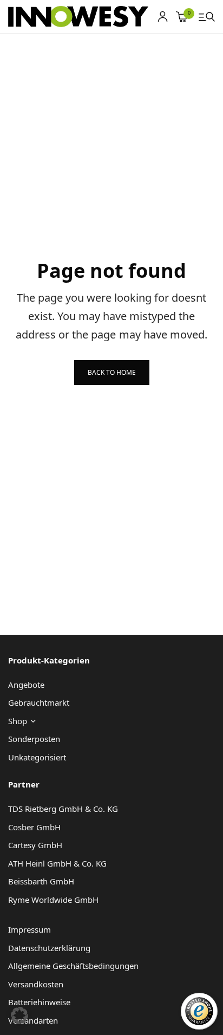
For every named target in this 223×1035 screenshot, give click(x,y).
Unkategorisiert (37, 757)
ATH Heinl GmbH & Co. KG (57, 863)
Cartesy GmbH (35, 844)
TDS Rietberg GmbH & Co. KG (63, 808)
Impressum (29, 929)
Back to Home (112, 372)
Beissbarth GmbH (41, 881)
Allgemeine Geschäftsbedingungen (73, 965)
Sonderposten (34, 738)
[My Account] (163, 16)
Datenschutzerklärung (49, 947)
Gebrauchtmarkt (38, 702)
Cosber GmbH (34, 827)
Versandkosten (35, 984)
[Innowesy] (78, 17)
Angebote (26, 684)
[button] (19, 1015)
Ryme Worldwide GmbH (53, 899)
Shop (17, 720)
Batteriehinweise (39, 1002)
